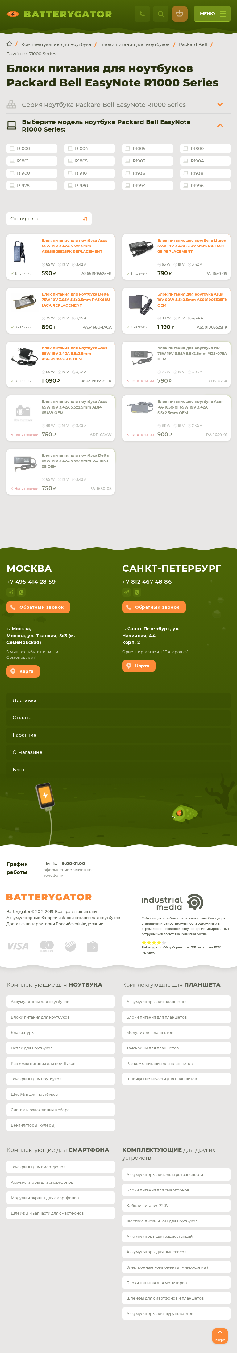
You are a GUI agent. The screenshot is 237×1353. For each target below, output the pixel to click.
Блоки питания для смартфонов (158, 1190)
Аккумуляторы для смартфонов (42, 1182)
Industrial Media (172, 902)
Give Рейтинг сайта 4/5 (158, 942)
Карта (26, 672)
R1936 (139, 173)
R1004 (81, 149)
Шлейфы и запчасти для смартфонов (47, 1213)
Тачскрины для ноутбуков (36, 1079)
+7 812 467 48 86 (147, 582)
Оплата (22, 718)
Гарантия (24, 735)
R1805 (81, 161)
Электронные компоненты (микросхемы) (167, 1267)
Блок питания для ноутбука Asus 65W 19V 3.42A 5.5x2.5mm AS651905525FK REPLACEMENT (74, 246)
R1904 (197, 161)
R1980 (81, 186)
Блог (19, 769)
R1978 (23, 186)
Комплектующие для (54, 985)
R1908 (23, 173)
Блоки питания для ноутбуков (40, 1017)
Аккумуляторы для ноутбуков (40, 1002)
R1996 (197, 186)
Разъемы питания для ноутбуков (43, 1063)
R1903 (139, 161)
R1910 (81, 173)
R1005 (139, 149)
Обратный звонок (41, 607)
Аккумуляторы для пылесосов (156, 1252)
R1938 (197, 173)
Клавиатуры (23, 1033)
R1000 (23, 149)
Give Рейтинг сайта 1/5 (144, 942)
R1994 (139, 186)
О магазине (27, 752)
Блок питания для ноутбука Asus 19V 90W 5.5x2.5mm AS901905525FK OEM (192, 299)
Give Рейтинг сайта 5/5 (163, 942)
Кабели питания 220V (148, 1206)
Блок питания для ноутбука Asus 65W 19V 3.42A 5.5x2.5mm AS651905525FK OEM (74, 353)
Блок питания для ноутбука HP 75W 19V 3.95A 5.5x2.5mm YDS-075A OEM (192, 353)
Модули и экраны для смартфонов (45, 1198)
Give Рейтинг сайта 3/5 (154, 942)
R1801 (23, 161)
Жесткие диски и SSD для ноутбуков (162, 1221)
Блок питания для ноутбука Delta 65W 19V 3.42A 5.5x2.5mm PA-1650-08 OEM (76, 461)
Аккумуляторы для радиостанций (160, 1236)
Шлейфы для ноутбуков (34, 1094)
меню (207, 14)
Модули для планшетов (150, 1033)
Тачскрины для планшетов (153, 1048)
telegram (10, 592)
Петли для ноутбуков (31, 1048)
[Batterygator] (12, 44)
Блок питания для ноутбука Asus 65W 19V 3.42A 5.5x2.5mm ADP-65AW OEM (74, 407)
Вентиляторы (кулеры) (33, 1125)
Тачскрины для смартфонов (38, 1167)
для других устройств (168, 1154)
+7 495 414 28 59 (31, 582)
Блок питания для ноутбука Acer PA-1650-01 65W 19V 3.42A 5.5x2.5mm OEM (190, 407)
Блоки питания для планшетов (157, 1017)
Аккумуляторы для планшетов (156, 1002)
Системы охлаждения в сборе (40, 1110)
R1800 (197, 149)
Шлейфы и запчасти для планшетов (162, 1079)
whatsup (21, 592)
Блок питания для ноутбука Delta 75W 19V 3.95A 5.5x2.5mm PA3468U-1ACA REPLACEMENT (76, 299)
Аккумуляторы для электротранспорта (165, 1175)
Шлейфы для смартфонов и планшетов (165, 1298)
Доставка (25, 700)
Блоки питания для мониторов (157, 1283)
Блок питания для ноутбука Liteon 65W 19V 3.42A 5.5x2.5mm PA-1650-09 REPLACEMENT (191, 246)
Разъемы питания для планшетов (160, 1063)
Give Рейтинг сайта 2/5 (149, 942)
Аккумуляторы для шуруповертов (160, 1314)
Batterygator (49, 897)
